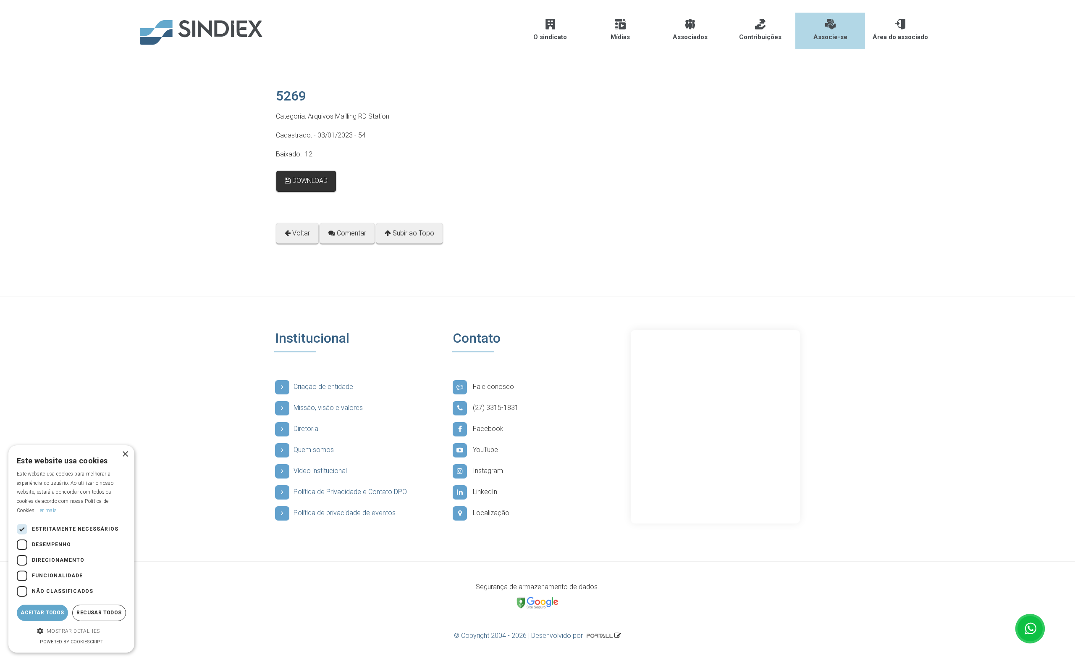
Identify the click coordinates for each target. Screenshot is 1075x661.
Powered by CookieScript (71, 642)
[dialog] (71, 549)
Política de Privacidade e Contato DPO (350, 492)
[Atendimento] (1030, 628)
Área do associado (900, 37)
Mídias (620, 37)
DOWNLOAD (309, 181)
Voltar (300, 233)
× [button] (125, 454)
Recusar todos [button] (98, 613)
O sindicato (550, 37)
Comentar (350, 233)
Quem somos (314, 450)
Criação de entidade (323, 387)
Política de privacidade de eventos (345, 513)
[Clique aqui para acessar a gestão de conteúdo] (617, 636)
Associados (690, 37)
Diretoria (306, 429)
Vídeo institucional (320, 471)
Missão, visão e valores (328, 408)
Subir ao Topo (412, 233)
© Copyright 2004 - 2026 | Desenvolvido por (519, 636)
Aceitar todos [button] (42, 613)
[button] (71, 631)
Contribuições (760, 37)
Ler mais (47, 510)
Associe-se (830, 37)
